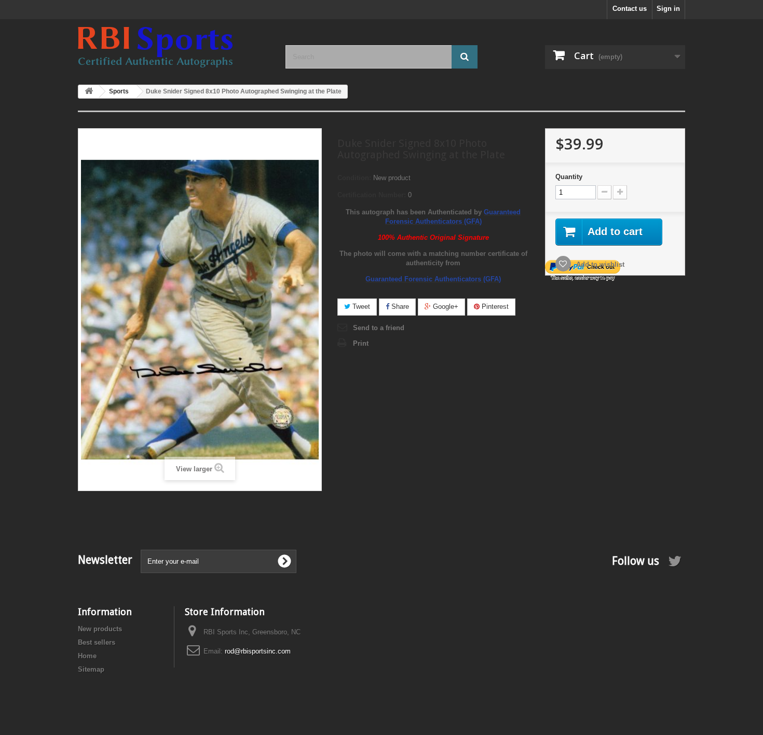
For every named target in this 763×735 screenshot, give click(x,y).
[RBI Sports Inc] (174, 47)
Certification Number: (371, 195)
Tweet (360, 306)
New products (100, 629)
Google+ (444, 306)
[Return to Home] (89, 91)
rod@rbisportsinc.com (258, 651)
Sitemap (91, 669)
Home (87, 656)
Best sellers (96, 642)
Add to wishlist (599, 264)
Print (361, 343)
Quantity (568, 177)
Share (399, 306)
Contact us (629, 8)
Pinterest (494, 306)
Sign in (668, 8)
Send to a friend (378, 328)
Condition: (354, 178)
